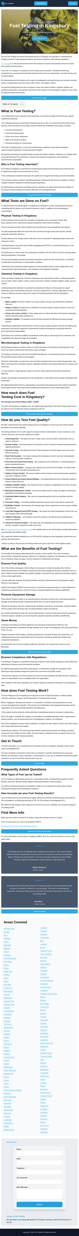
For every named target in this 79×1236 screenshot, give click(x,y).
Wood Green (8, 1027)
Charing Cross (9, 1057)
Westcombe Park (46, 1043)
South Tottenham (10, 1070)
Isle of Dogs (44, 1004)
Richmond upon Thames (13, 1090)
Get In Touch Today (39, 98)
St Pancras (8, 1024)
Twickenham (8, 1123)
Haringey (7, 1021)
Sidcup (42, 1102)
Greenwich (44, 1020)
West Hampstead (10, 958)
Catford (43, 1050)
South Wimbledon (46, 980)
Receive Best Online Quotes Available (39, 414)
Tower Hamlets (45, 954)
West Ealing (8, 991)
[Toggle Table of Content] (21, 104)
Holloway (7, 1018)
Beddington (44, 1069)
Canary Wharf (45, 987)
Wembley (27, 826)
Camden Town (9, 1001)
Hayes (6, 1083)
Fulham (6, 1060)
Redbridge (44, 1033)
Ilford (42, 1060)
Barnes (6, 1047)
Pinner (6, 978)
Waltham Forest (46, 951)
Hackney (7, 1116)
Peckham (43, 957)
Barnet (6, 981)
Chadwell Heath (46, 1096)
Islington (7, 1051)
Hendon (16, 826)
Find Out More (39, 763)
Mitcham (43, 1013)
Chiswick (7, 1008)
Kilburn (6, 965)
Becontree (44, 1089)
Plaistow (43, 1017)
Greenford (7, 985)
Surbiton (43, 1023)
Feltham (43, 967)
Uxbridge (43, 928)
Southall (7, 1031)
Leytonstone (44, 977)
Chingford (44, 990)
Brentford (7, 1034)
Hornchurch (44, 1126)
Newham (43, 1030)
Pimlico (6, 1077)
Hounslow (7, 1103)
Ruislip (6, 1041)
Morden (43, 1010)
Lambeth (43, 944)
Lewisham (44, 1040)
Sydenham (44, 1046)
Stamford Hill (8, 1074)
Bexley (42, 1122)
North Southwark (10, 1097)
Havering (43, 1119)
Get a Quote (38, 38)
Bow (42, 941)
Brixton (42, 948)
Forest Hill (44, 1027)
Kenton (34, 826)
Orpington (44, 1129)
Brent (21, 826)
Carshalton (44, 1073)
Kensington (8, 1014)
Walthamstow (45, 964)
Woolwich (44, 1066)
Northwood (8, 1044)
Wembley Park (6, 826)
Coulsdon (43, 1109)
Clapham (43, 931)
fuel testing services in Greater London (18, 529)
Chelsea (7, 1054)
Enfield (6, 1126)
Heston (6, 1080)
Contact (73, 3)
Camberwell (44, 938)
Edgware (7, 948)
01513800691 (40, 3)
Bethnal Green (9, 1130)
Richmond (7, 1100)
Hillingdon (7, 1107)
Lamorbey (44, 1112)
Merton (42, 997)
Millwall (43, 1000)
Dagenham (44, 1106)
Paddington (8, 998)
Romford (43, 1116)
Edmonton (7, 1113)
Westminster (8, 1067)
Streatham (44, 984)
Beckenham (44, 1076)
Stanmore (7, 955)
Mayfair (6, 1037)
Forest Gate (44, 1007)
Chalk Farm (8, 988)
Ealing (6, 968)
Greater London (46, 1053)
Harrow (6, 952)
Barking (43, 1063)
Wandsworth (8, 1110)
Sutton (42, 1079)
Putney (6, 1087)
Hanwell (7, 994)
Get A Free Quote (39, 911)
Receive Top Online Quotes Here (39, 652)
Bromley (43, 961)
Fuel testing (5, 63)
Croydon (43, 1083)
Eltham (42, 1086)
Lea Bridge (8, 1120)
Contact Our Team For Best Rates (39, 195)
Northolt (6, 975)
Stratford (43, 974)
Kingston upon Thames (48, 994)
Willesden (7, 945)
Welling (43, 1099)
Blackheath (44, 1037)
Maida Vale (8, 971)
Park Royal (8, 962)
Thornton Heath (46, 1056)
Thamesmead (45, 1093)
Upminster (44, 1132)
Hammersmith (9, 1011)
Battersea (7, 1093)
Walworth (43, 934)
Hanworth (43, 971)
